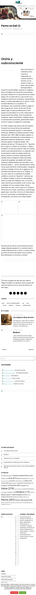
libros (12, 492)
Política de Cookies (6, 576)
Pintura (18, 305)
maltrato (32, 492)
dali (27, 303)
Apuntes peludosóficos (23, 476)
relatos (14, 502)
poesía (28, 500)
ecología (15, 483)
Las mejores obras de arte (23, 317)
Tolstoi (30, 502)
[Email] (25, 293)
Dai (23, 303)
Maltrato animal (7, 495)
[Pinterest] (18, 293)
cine (12, 481)
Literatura (22, 492)
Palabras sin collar (17, 28)
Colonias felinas (19, 481)
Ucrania (3, 504)
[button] (33, 358)
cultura (28, 481)
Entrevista (29, 483)
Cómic (4, 483)
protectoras (9, 502)
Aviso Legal (4, 582)
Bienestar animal (22, 478)
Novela (12, 497)
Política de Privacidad (6, 579)
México (28, 494)
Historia (26, 489)
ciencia (7, 481)
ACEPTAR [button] (22, 592)
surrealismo (27, 305)
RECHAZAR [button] (14, 592)
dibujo (10, 483)
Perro (27, 497)
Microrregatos (19, 495)
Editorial (21, 483)
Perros (11, 305)
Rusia (26, 502)
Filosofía (14, 485)
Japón (6, 492)
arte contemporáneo (13, 303)
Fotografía (24, 485)
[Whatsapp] (21, 293)
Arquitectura (4, 478)
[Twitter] (14, 293)
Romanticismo (20, 502)
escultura (5, 485)
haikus (21, 489)
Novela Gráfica (20, 497)
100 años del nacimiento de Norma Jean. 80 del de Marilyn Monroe (19, 466)
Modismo (16, 332)
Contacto (3, 573)
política (3, 502)
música (5, 497)
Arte (3, 303)
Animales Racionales (7, 475)
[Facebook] (10, 293)
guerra (16, 489)
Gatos (5, 305)
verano (8, 504)
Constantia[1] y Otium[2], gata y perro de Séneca (16, 462)
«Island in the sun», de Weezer (12, 458)
